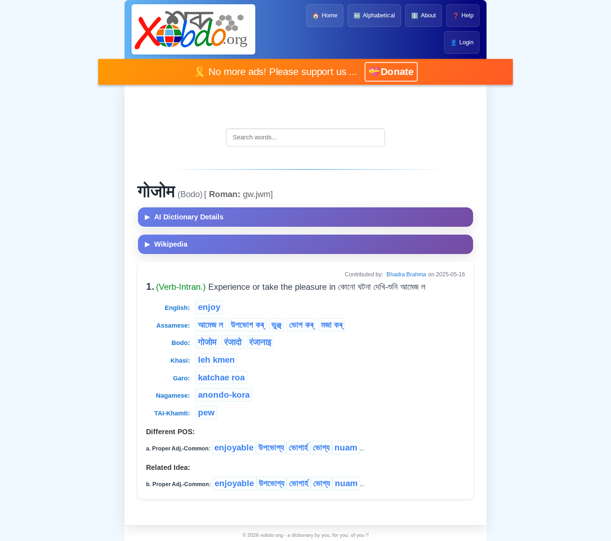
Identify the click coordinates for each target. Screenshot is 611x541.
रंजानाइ (260, 342)
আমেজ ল (210, 324)
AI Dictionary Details (184, 217)
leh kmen (216, 359)
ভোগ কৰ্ (301, 324)
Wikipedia (166, 244)
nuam (345, 447)
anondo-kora (224, 394)
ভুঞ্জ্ (276, 324)
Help (462, 15)
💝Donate (380, 71)
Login (461, 42)
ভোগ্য (321, 447)
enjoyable (234, 447)
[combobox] (305, 137)
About (423, 15)
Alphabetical (374, 15)
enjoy (209, 307)
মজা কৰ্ (331, 324)
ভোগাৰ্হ (298, 447)
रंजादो (233, 342)
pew (206, 412)
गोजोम (207, 342)
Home (324, 15)
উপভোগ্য (271, 447)
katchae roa (221, 377)
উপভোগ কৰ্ (247, 324)
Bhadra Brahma (406, 274)
